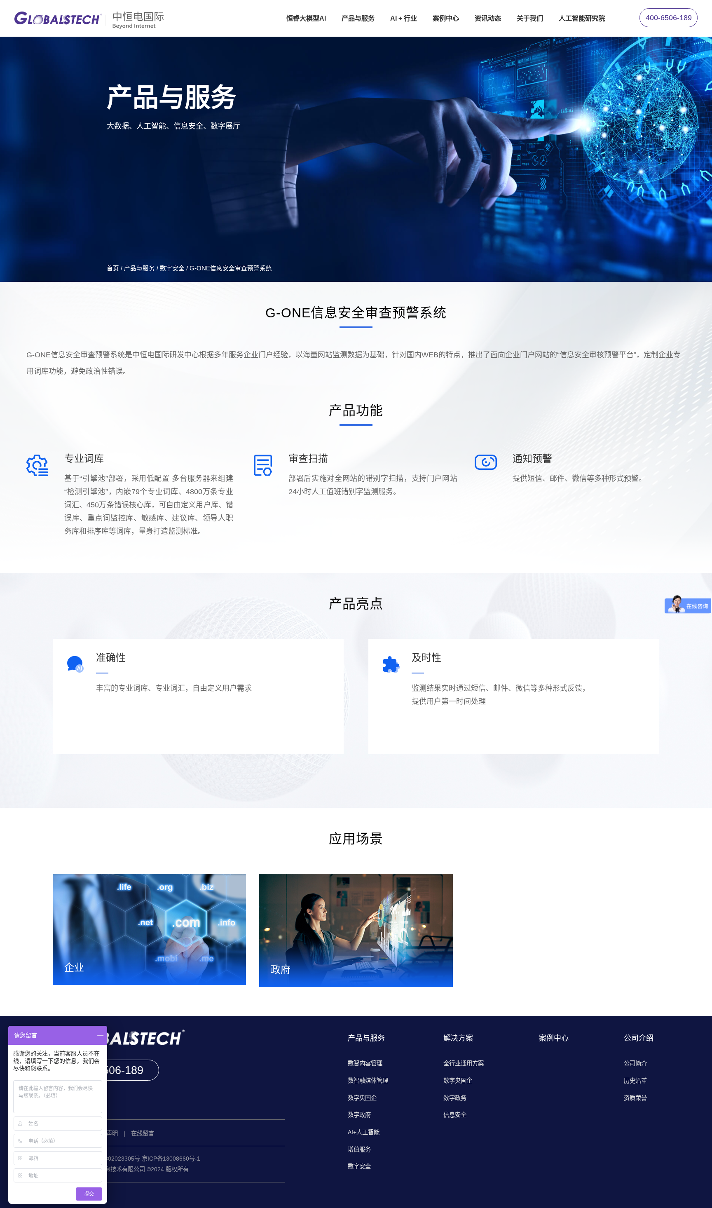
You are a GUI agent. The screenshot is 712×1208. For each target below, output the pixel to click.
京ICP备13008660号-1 (171, 1158)
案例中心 (554, 1038)
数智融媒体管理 (368, 1080)
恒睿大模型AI (306, 18)
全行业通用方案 (463, 1063)
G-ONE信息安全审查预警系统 (231, 268)
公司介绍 (638, 1038)
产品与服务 (139, 268)
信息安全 (454, 1115)
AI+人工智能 (363, 1132)
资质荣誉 (635, 1098)
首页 (113, 268)
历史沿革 (635, 1080)
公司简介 (635, 1063)
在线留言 (142, 1133)
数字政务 (454, 1098)
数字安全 (172, 268)
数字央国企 (362, 1098)
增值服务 (359, 1149)
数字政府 (359, 1115)
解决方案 (458, 1038)
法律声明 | (113, 1133)
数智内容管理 (365, 1063)
